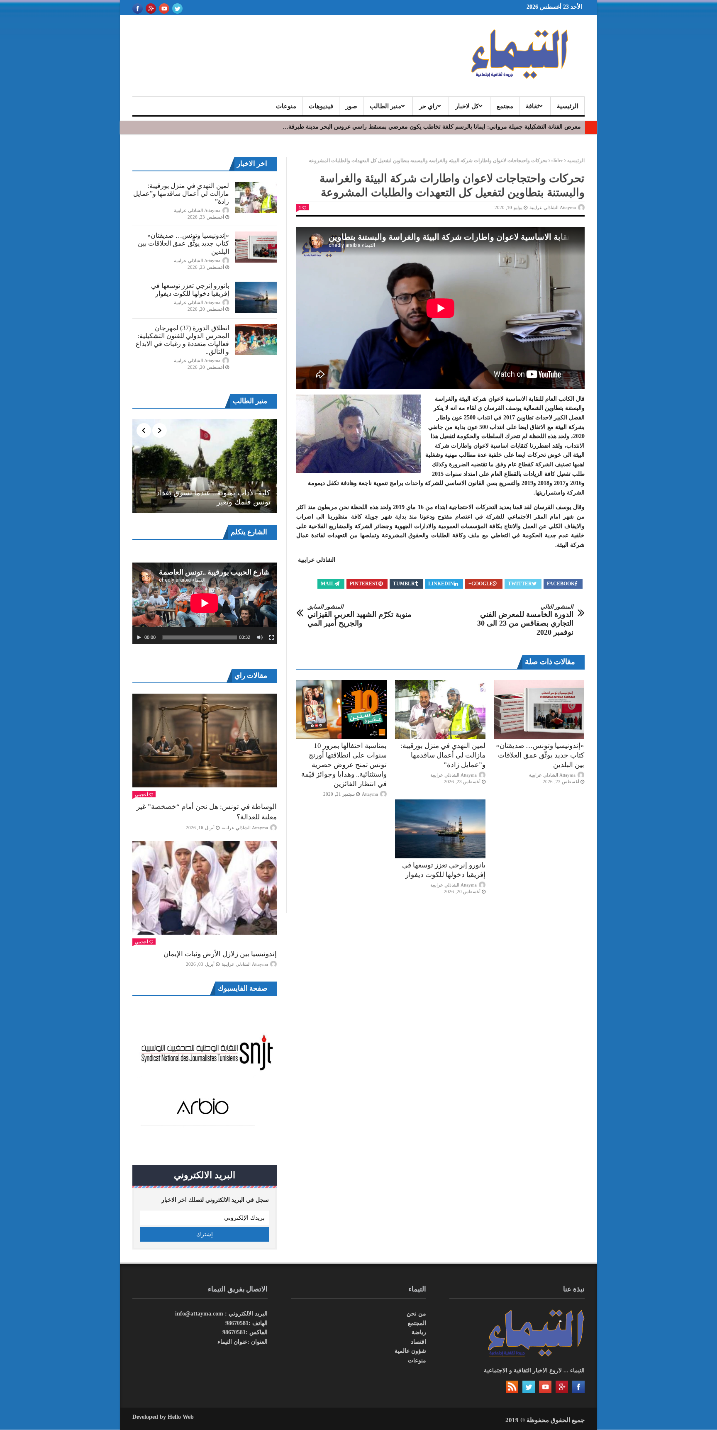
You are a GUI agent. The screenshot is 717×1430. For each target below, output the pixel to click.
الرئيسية (567, 106)
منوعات (286, 106)
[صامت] (259, 637)
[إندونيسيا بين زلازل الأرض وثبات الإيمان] (204, 888)
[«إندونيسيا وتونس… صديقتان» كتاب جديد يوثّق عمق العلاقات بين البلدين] (539, 709)
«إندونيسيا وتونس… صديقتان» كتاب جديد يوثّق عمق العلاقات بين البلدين (540, 755)
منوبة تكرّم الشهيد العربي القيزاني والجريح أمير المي (359, 615)
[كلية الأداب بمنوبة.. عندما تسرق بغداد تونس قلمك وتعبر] (204, 466)
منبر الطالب (385, 106)
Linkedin (441, 584)
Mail (327, 584)
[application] (204, 603)
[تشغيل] (139, 637)
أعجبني (141, 794)
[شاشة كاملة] (271, 637)
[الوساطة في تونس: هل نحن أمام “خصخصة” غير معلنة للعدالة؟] (204, 740)
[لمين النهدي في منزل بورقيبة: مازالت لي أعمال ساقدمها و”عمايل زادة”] (440, 709)
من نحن (416, 1314)
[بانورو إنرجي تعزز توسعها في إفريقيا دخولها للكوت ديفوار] (440, 828)
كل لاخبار (467, 106)
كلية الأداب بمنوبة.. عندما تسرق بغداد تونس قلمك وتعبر (213, 497)
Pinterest (364, 584)
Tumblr (404, 584)
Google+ (480, 584)
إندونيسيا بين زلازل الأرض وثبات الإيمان (220, 954)
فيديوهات (321, 106)
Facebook (561, 584)
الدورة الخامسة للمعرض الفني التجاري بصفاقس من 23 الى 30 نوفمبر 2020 (525, 620)
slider (557, 160)
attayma (370, 794)
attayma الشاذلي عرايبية (552, 207)
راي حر (428, 106)
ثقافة (532, 106)
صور (351, 106)
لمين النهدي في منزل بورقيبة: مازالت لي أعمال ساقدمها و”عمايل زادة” (442, 755)
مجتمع (505, 106)
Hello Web (181, 1417)
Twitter (520, 584)
